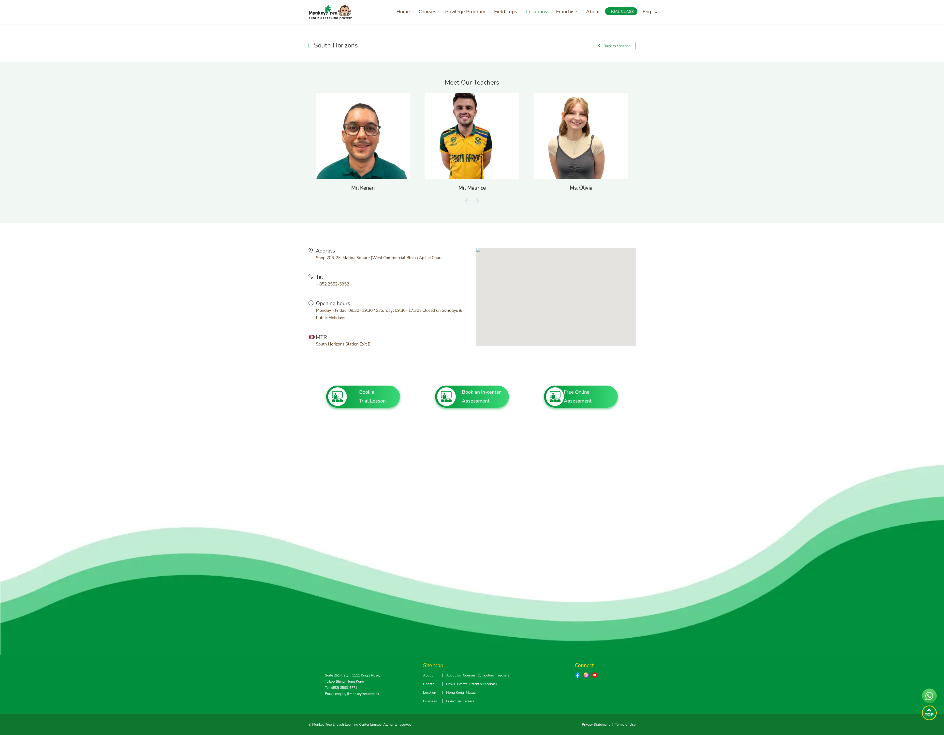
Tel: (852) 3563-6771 (341, 687)
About (593, 11)
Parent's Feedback (483, 684)
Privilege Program (465, 11)
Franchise (566, 11)
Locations (536, 11)
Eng (647, 11)
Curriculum (485, 675)
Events (462, 684)
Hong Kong (455, 692)
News (450, 684)
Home (403, 11)
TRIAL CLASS (621, 11)
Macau (471, 692)
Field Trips (505, 11)
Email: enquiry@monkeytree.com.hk (352, 693)
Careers (468, 701)
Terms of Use (625, 724)
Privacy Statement (596, 724)
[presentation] (468, 201)
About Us (453, 675)
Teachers (502, 675)
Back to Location (616, 46)
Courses (427, 11)
